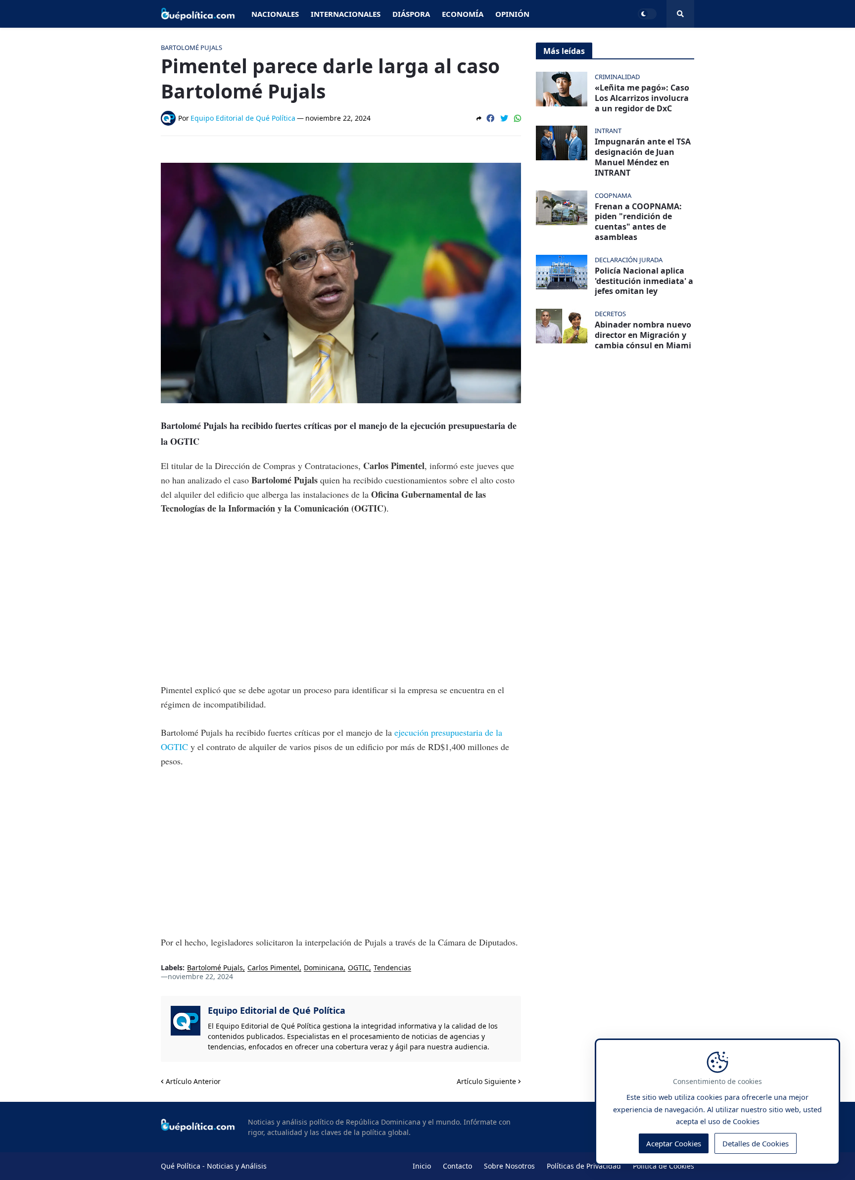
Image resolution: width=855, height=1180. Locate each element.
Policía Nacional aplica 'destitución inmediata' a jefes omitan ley (644, 281)
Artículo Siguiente (486, 1081)
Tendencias (392, 968)
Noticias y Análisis (237, 1166)
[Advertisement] (341, 599)
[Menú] (680, 14)
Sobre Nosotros (509, 1166)
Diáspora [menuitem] (411, 14)
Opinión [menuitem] (512, 14)
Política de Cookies (663, 1166)
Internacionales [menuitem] (345, 14)
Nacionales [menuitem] (275, 14)
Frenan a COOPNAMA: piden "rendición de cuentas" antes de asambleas (638, 221)
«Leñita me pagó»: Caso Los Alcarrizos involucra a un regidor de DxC (642, 98)
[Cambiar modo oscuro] (647, 13)
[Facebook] (490, 118)
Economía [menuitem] (462, 14)
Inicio (422, 1166)
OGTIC (358, 968)
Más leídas (564, 51)
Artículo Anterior (193, 1081)
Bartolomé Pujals (215, 968)
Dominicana (323, 968)
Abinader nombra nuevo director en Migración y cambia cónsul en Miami (643, 335)
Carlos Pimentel (273, 968)
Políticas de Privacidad (584, 1166)
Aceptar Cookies (673, 1143)
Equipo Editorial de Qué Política (276, 1010)
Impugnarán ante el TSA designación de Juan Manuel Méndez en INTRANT (643, 157)
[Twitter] (504, 118)
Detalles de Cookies (755, 1143)
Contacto (457, 1166)
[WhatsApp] (517, 118)
